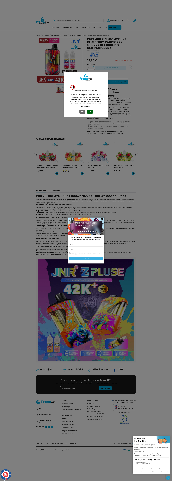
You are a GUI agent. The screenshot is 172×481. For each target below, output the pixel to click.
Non (82, 112)
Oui (90, 112)
